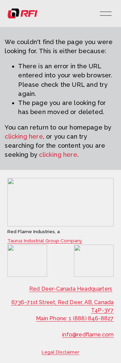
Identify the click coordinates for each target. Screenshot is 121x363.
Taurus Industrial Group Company (44, 241)
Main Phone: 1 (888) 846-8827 (75, 318)
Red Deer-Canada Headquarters (70, 289)
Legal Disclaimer (60, 352)
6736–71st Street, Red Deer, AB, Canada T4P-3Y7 (62, 306)
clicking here (24, 136)
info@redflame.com (88, 334)
